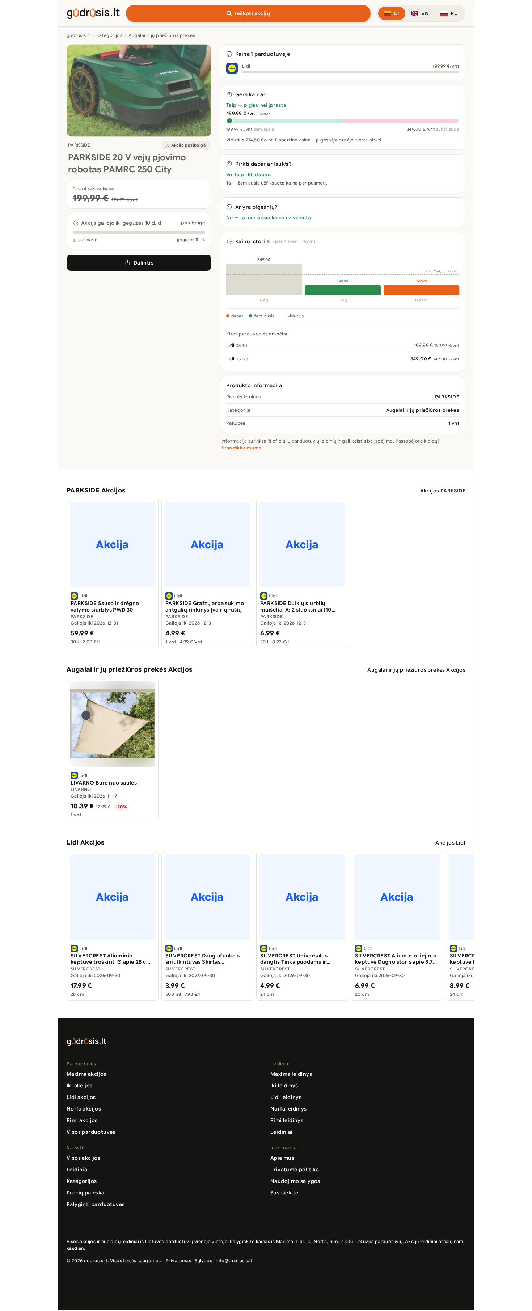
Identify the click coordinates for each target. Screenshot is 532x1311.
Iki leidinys (284, 1085)
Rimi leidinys (286, 1120)
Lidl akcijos (81, 1097)
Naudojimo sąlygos (295, 1181)
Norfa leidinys (288, 1108)
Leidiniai (281, 1132)
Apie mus (282, 1158)
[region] (266, 573)
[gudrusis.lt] (93, 12)
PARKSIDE (79, 145)
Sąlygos (203, 1260)
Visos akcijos (83, 1158)
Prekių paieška (86, 1192)
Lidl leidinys (285, 1097)
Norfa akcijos (84, 1108)
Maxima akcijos (86, 1074)
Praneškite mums (241, 448)
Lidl (246, 66)
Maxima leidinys (291, 1074)
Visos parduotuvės (91, 1132)
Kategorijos (109, 35)
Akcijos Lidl (450, 843)
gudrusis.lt (78, 35)
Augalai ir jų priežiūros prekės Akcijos (416, 670)
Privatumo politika (294, 1169)
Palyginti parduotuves (95, 1204)
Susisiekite (284, 1192)
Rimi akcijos (82, 1120)
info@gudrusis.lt (234, 1260)
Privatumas (178, 1260)
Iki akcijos (79, 1085)
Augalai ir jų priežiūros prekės (161, 35)
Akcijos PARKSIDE (442, 490)
